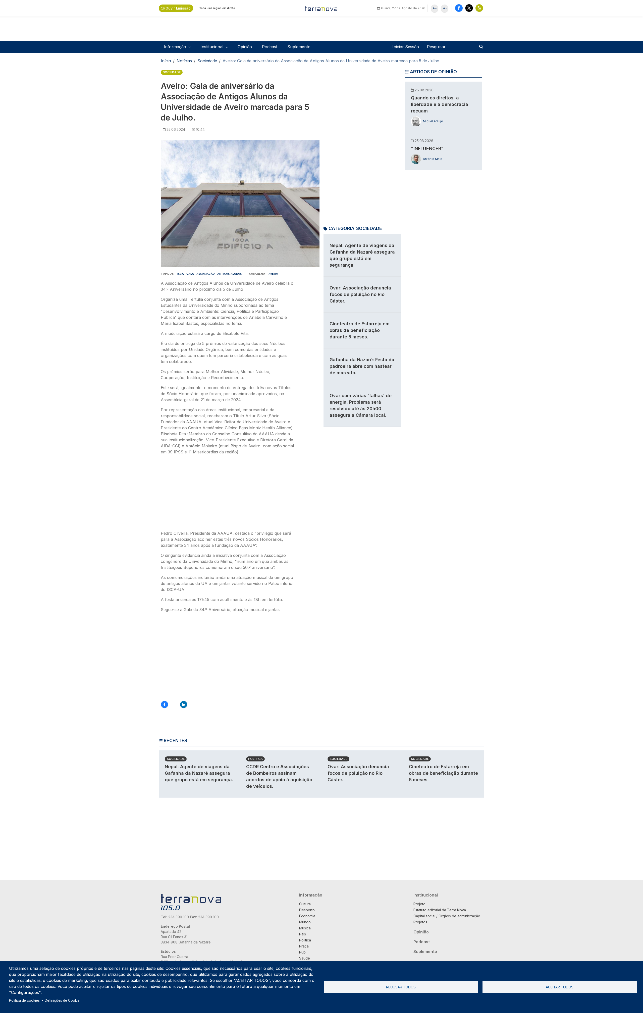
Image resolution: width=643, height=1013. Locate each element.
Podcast (269, 46)
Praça (304, 946)
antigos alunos (229, 273)
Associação (205, 273)
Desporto (307, 910)
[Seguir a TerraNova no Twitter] (469, 8)
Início (166, 60)
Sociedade (207, 60)
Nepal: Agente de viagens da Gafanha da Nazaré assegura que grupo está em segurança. (199, 773)
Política (255, 759)
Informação (310, 895)
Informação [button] (175, 46)
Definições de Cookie (62, 1000)
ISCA (180, 273)
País (302, 934)
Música (305, 928)
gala (190, 273)
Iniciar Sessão (405, 46)
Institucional (425, 895)
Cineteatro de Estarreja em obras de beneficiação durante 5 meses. (360, 330)
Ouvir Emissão (178, 8)
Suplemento (298, 46)
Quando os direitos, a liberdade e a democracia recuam (439, 104)
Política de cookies (24, 1000)
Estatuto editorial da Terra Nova (439, 910)
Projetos (420, 922)
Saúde (304, 958)
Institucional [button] (211, 46)
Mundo (305, 922)
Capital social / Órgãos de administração (446, 916)
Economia (307, 916)
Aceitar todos (559, 987)
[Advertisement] (228, 494)
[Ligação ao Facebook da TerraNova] (459, 8)
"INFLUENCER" (427, 148)
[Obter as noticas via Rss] (479, 8)
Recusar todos (401, 987)
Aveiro (273, 273)
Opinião (245, 46)
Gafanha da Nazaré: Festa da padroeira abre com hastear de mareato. (362, 366)
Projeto (419, 904)
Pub (302, 952)
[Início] (321, 8)
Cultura (305, 904)
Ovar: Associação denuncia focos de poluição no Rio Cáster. (360, 294)
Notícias (184, 60)
